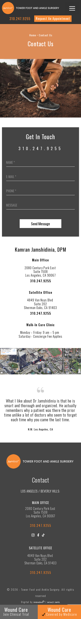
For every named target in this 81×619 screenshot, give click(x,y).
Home (32, 35)
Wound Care (61, 611)
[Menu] (72, 8)
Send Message (40, 223)
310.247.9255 (19, 18)
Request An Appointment (53, 18)
